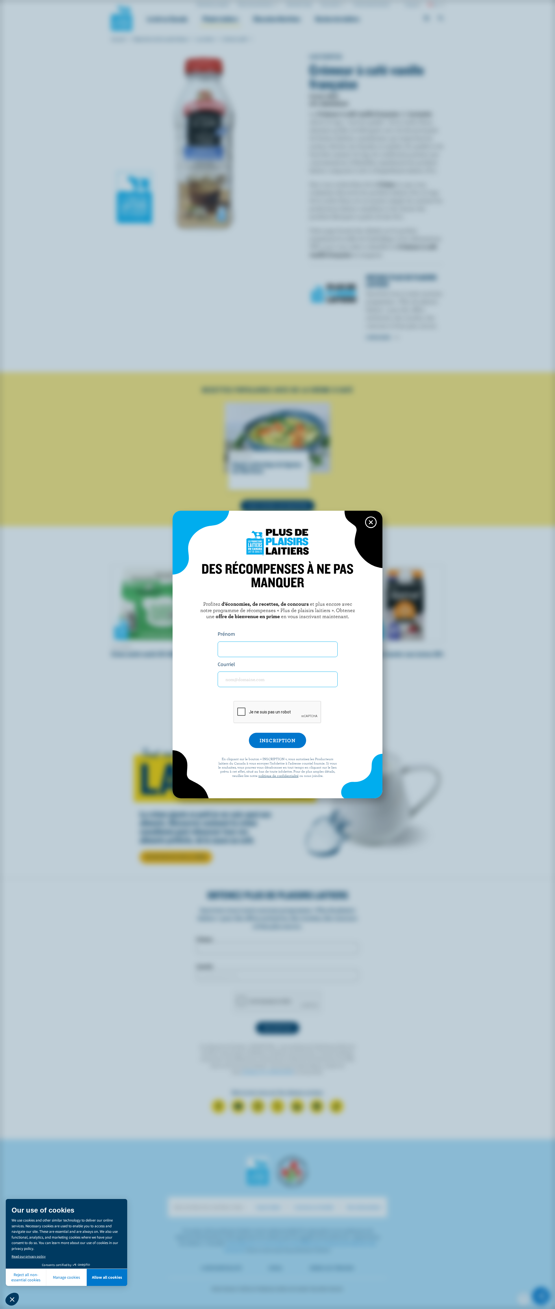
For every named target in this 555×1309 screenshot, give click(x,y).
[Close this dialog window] (371, 522)
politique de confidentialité (278, 775)
